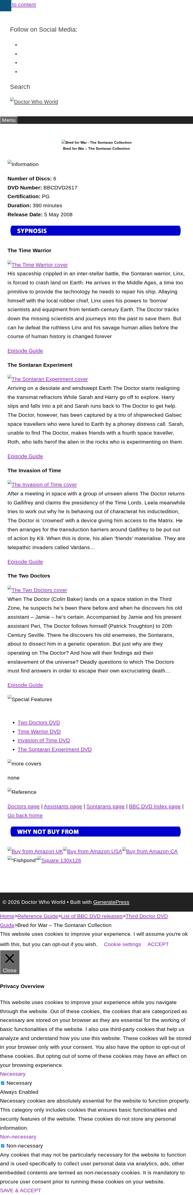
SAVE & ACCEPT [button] (20, 1190)
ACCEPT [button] (158, 944)
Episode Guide (25, 350)
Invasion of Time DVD (44, 740)
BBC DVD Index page (155, 806)
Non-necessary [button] (18, 1136)
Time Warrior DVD (39, 731)
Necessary (19, 1083)
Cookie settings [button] (122, 944)
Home (7, 916)
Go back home (25, 815)
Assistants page (63, 806)
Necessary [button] (13, 1074)
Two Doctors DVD (39, 722)
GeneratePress (111, 902)
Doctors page (24, 806)
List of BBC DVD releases (92, 916)
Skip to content (18, 4)
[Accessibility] (5, 5)
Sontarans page (105, 806)
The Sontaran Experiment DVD (55, 749)
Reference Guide (37, 916)
